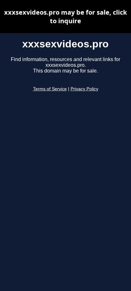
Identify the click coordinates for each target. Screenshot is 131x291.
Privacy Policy (84, 89)
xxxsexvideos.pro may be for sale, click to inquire (65, 16)
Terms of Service (50, 89)
